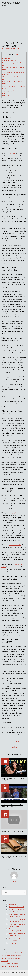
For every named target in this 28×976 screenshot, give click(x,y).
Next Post (14, 747)
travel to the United (16, 513)
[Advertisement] (14, 23)
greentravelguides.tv (11, 4)
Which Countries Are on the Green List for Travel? (13, 779)
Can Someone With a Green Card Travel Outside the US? (12, 805)
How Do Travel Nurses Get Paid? (11, 955)
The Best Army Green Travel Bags (12, 831)
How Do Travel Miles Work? (9, 963)
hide (17, 54)
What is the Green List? (9, 60)
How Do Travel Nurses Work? (10, 966)
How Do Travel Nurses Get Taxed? (11, 953)
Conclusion (5, 95)
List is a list (12, 153)
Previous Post (14, 742)
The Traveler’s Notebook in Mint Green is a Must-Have (14, 856)
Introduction (6, 58)
